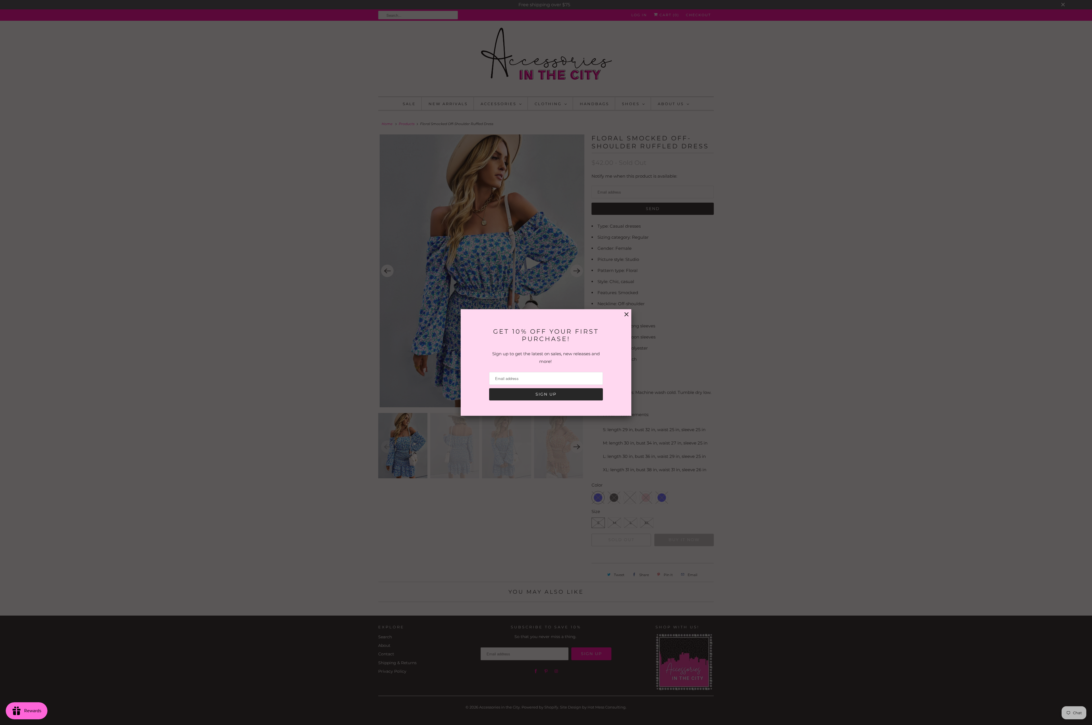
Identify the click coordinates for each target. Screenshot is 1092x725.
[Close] (626, 314)
